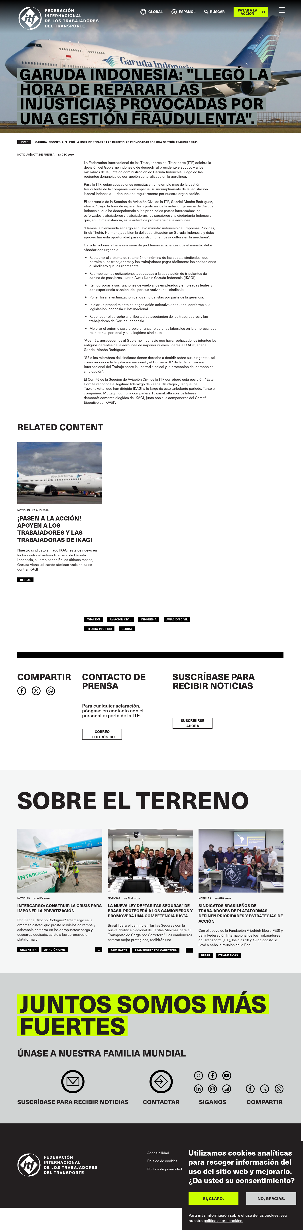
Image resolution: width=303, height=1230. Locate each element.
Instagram (212, 1088)
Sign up (73, 1084)
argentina (28, 949)
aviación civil (120, 619)
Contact (161, 1084)
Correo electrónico (102, 734)
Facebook (212, 1075)
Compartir (44, 676)
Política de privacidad (164, 1169)
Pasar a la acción (247, 12)
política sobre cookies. (223, 1220)
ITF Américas (228, 955)
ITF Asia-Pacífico (99, 629)
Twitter (198, 1075)
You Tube (226, 1075)
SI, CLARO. (213, 1198)
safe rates (118, 950)
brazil (206, 955)
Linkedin (198, 1088)
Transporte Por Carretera (156, 950)
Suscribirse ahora (192, 723)
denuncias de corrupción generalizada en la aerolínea (143, 176)
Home (24, 142)
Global (25, 580)
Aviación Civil (177, 619)
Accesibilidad (158, 1152)
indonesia (149, 619)
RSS (226, 1088)
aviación (93, 619)
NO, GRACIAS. (271, 1198)
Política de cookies (162, 1160)
